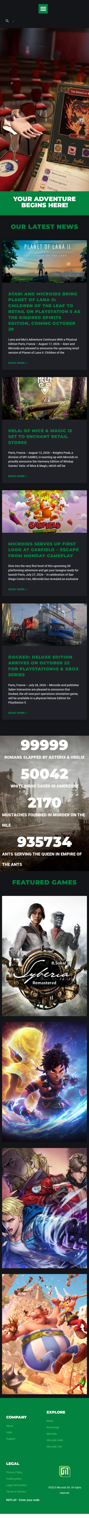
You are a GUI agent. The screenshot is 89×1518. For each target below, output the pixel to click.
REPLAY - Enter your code (23, 1500)
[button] (43, 8)
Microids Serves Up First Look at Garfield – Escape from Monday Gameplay (43, 549)
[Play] (44, 108)
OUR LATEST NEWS (44, 227)
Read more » (17, 362)
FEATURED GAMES (44, 882)
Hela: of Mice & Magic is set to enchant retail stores (40, 436)
